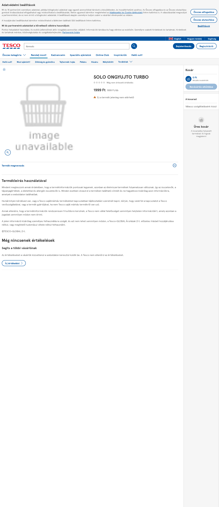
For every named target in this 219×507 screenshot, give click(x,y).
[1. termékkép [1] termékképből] (44, 116)
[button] (175, 39)
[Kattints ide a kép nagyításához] (8, 152)
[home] (4, 69)
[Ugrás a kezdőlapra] (11, 46)
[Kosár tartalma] (188, 79)
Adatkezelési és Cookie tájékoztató (126, 12)
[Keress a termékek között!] (134, 46)
